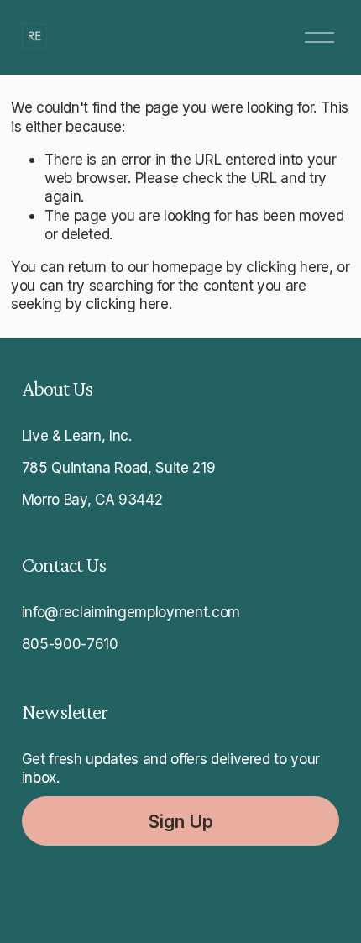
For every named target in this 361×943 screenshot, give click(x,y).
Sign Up (180, 821)
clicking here (287, 266)
